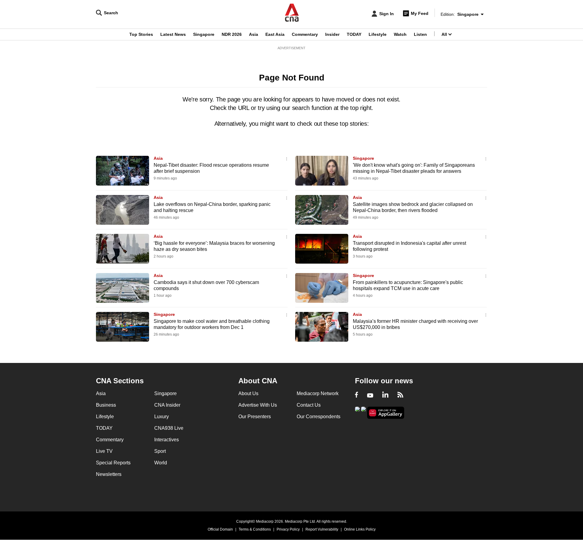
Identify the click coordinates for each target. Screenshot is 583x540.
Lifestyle (378, 34)
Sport (160, 451)
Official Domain (220, 529)
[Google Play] (357, 412)
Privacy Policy (288, 529)
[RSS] (400, 395)
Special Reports (113, 462)
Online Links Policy (360, 529)
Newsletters (108, 474)
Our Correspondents (318, 416)
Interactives (166, 439)
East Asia (275, 34)
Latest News (173, 34)
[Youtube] (370, 395)
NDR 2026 (232, 34)
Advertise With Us (257, 405)
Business (106, 405)
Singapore (203, 34)
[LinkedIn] (385, 395)
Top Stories (141, 34)
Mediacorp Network (318, 393)
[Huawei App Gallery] (385, 413)
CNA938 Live (168, 428)
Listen (420, 34)
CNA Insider (167, 405)
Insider (332, 34)
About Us (248, 393)
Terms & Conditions (255, 529)
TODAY (354, 34)
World (160, 462)
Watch (400, 34)
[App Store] (363, 412)
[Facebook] (356, 395)
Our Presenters (254, 416)
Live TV (104, 451)
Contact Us (309, 405)
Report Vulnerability (321, 529)
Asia (253, 34)
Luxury (161, 416)
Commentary (305, 34)
